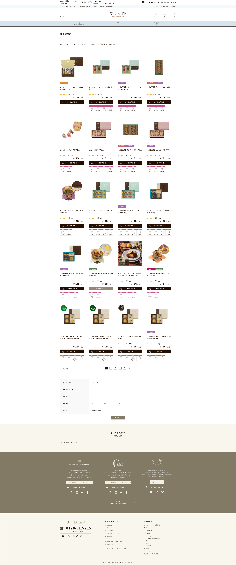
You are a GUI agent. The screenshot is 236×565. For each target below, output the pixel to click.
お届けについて (109, 536)
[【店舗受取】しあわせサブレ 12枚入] (159, 130)
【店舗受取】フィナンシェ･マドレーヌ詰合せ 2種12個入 (159, 337)
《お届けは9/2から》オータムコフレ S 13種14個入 (158, 274)
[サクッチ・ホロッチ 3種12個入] (72, 130)
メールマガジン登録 (79, 487)
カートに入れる (72, 102)
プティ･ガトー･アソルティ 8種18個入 (100, 212)
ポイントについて (110, 539)
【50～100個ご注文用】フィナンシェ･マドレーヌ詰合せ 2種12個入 (71, 337)
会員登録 (173, 6)
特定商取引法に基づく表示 (151, 554)
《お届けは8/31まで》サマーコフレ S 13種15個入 (101, 274)
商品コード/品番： (69, 389)
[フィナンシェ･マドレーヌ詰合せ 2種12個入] (130, 316)
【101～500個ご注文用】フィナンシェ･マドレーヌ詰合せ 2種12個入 (100, 337)
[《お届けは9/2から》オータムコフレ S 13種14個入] (159, 253)
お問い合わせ (166, 6)
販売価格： (66, 403)
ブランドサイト (86, 482)
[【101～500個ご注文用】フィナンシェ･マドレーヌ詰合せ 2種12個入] (101, 316)
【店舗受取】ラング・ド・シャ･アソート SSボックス (72, 274)
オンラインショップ (72, 482)
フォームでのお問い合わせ (76, 535)
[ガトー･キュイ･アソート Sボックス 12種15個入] (72, 191)
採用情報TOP (148, 530)
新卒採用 (147, 533)
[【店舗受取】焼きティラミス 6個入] (159, 67)
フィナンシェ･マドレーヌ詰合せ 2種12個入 (129, 337)
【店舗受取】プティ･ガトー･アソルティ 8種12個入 (129, 88)
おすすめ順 (84, 44)
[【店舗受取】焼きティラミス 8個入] (130, 130)
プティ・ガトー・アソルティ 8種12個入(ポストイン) (71, 88)
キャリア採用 (148, 536)
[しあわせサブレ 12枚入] (101, 130)
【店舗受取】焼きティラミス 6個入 (159, 87)
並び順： (65, 410)
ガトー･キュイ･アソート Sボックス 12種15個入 (71, 212)
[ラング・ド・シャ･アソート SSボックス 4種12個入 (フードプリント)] (130, 253)
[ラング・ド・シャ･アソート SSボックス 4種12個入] (159, 191)
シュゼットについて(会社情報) (152, 525)
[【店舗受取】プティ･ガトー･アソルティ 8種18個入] (130, 191)
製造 (147, 541)
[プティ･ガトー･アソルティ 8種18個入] (101, 191)
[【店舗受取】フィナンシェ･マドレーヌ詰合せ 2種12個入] (159, 316)
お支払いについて (110, 530)
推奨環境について (110, 544)
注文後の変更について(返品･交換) (114, 541)
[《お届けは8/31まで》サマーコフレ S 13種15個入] (101, 253)
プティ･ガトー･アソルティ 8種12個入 (100, 88)
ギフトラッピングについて (112, 533)
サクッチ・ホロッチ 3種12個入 (70, 150)
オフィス (148, 545)
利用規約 (146, 548)
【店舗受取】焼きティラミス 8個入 (130, 150)
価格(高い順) (112, 44)
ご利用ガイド (158, 6)
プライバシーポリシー (150, 551)
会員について (108, 528)
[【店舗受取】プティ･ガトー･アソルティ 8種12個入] (130, 67)
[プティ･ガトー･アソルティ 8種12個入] (101, 67)
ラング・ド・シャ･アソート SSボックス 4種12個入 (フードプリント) (129, 274)
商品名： (65, 396)
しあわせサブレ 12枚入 (96, 150)
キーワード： (67, 382)
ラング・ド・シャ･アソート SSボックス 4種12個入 (158, 212)
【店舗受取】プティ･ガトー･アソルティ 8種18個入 (129, 212)
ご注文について (109, 525)
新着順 (93, 44)
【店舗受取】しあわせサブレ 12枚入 (158, 150)
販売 (147, 543)
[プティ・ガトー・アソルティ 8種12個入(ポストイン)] (72, 67)
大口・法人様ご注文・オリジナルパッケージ (116, 548)
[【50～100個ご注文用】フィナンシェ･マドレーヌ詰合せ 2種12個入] (72, 316)
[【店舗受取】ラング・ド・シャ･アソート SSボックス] (72, 253)
